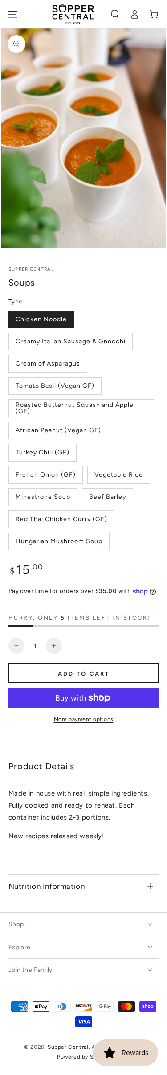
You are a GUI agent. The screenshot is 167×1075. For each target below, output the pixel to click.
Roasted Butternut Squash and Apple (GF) (75, 408)
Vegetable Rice (118, 474)
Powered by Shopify (83, 1057)
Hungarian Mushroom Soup (59, 541)
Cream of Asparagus (48, 363)
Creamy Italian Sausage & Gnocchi (71, 341)
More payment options (84, 719)
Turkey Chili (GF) (42, 452)
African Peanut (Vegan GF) (58, 430)
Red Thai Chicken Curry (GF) (61, 519)
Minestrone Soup (43, 497)
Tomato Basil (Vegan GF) (55, 386)
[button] (115, 14)
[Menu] (13, 14)
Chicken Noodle (41, 319)
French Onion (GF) (46, 474)
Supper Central (31, 269)
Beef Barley (107, 497)
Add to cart (84, 673)
